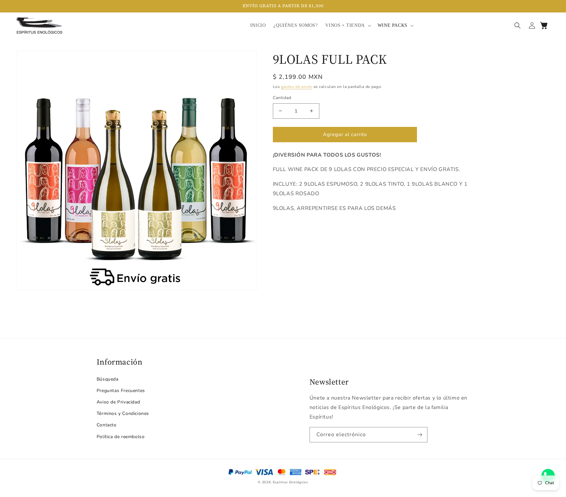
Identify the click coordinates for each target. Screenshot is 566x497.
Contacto (107, 425)
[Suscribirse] (420, 434)
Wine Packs (392, 25)
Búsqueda (108, 379)
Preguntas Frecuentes (121, 390)
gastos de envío (296, 86)
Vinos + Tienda (345, 25)
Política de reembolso (121, 437)
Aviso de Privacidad (118, 402)
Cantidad (282, 98)
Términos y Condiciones (123, 413)
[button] (347, 25)
